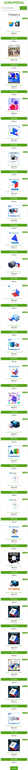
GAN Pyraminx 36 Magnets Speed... (14, 245)
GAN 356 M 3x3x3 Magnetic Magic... (14, 619)
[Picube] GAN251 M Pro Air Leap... (14, 565)
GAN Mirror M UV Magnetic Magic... (14, 405)
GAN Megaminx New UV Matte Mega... (14, 85)
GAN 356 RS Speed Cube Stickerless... (14, 191)
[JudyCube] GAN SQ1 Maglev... (14, 165)
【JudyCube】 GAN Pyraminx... (14, 459)
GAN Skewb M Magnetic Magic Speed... (14, 352)
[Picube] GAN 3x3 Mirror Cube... (14, 111)
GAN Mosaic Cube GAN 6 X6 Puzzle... (14, 539)
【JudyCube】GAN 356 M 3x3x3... (14, 752)
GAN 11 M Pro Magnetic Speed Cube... (14, 378)
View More (14, 768)
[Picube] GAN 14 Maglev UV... (14, 325)
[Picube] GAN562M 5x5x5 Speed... (14, 272)
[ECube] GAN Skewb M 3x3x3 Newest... (14, 298)
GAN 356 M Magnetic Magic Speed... (14, 726)
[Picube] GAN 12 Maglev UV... (14, 485)
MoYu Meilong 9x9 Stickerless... (14, 31)
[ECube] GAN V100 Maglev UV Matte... (14, 592)
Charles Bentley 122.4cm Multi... (14, 58)
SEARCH (23, 8)
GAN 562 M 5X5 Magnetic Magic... (14, 218)
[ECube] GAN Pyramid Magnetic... (14, 138)
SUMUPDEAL (14, 2)
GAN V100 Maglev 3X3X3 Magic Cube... (14, 432)
